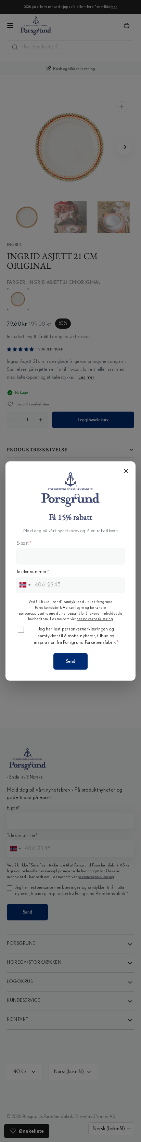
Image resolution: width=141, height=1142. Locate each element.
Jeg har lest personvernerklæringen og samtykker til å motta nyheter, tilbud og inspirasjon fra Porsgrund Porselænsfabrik (76, 636)
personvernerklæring (94, 619)
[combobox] (25, 585)
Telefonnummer (32, 571)
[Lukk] (125, 471)
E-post (23, 543)
